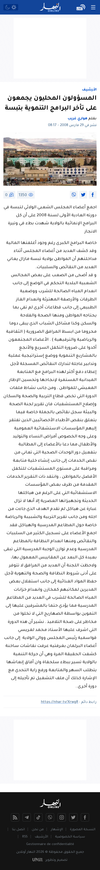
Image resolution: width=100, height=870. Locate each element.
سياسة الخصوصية (70, 837)
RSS (25, 837)
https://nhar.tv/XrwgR (59, 702)
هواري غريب (77, 119)
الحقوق (69, 852)
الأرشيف (89, 90)
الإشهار (57, 829)
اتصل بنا (18, 829)
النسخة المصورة (82, 829)
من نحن (38, 829)
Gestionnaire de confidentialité (50, 844)
